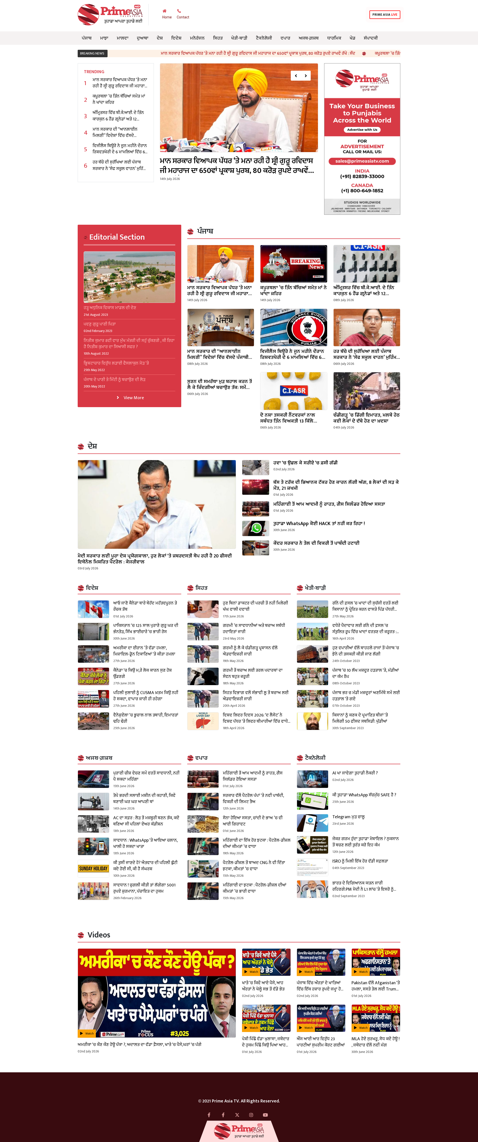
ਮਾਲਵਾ (122, 38)
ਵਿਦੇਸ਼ (176, 38)
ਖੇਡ (352, 38)
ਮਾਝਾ (104, 38)
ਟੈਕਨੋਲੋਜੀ (264, 38)
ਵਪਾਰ (285, 38)
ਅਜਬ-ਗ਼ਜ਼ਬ (309, 38)
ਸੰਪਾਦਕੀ (371, 38)
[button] (296, 76)
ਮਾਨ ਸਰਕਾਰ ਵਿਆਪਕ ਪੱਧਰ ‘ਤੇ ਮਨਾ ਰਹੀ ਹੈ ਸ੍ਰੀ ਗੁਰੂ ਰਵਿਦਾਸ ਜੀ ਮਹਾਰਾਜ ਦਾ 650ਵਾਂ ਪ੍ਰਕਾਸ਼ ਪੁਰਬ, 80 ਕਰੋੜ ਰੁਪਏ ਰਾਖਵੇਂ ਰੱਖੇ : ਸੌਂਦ (190, 53)
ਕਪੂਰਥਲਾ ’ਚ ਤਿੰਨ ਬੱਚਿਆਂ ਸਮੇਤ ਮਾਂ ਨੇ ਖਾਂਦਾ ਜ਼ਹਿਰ (344, 53)
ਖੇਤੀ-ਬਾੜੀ (239, 38)
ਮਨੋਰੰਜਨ (197, 38)
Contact (183, 17)
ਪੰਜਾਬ (87, 38)
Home (167, 17)
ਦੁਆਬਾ (142, 38)
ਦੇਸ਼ (160, 38)
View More (133, 397)
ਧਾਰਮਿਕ (334, 38)
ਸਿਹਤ (218, 38)
